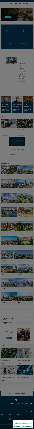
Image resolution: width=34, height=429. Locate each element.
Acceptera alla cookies (30, 426)
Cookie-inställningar (17, 426)
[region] (23, 424)
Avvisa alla (25, 426)
